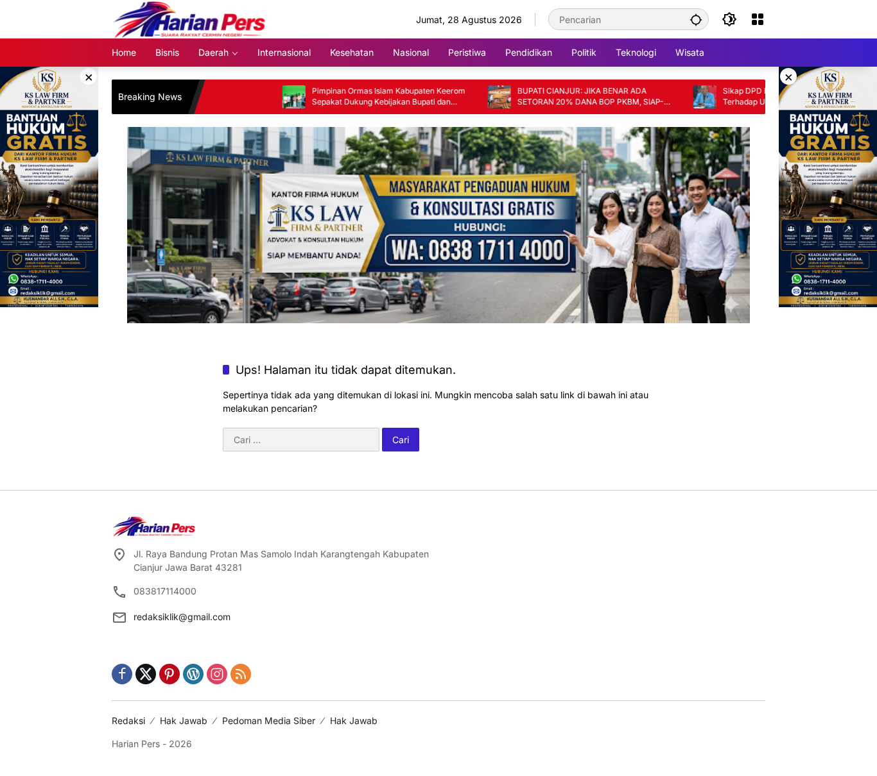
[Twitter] (145, 674)
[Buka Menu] (757, 19)
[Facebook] (122, 674)
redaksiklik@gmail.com (182, 616)
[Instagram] (217, 674)
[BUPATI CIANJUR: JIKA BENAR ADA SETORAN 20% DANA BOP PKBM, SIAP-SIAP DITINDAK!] (470, 96)
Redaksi (128, 720)
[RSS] (240, 674)
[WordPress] (193, 674)
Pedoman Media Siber (268, 720)
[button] (696, 19)
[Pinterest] (169, 674)
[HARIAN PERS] (189, 18)
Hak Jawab (183, 720)
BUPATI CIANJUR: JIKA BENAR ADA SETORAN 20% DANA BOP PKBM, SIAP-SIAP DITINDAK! (561, 97)
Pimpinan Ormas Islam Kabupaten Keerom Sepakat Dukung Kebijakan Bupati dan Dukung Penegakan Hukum (359, 97)
